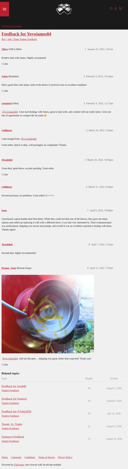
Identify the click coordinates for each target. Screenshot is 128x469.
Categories (16, 457)
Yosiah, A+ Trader (12, 424)
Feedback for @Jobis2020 (16, 411)
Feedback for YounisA (14, 398)
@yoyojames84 (10, 112)
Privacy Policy (65, 457)
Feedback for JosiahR (14, 386)
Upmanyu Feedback (13, 436)
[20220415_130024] (48, 314)
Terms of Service (46, 457)
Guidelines (30, 457)
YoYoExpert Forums (12, 26)
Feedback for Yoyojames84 (26, 33)
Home (5, 457)
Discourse (19, 464)
